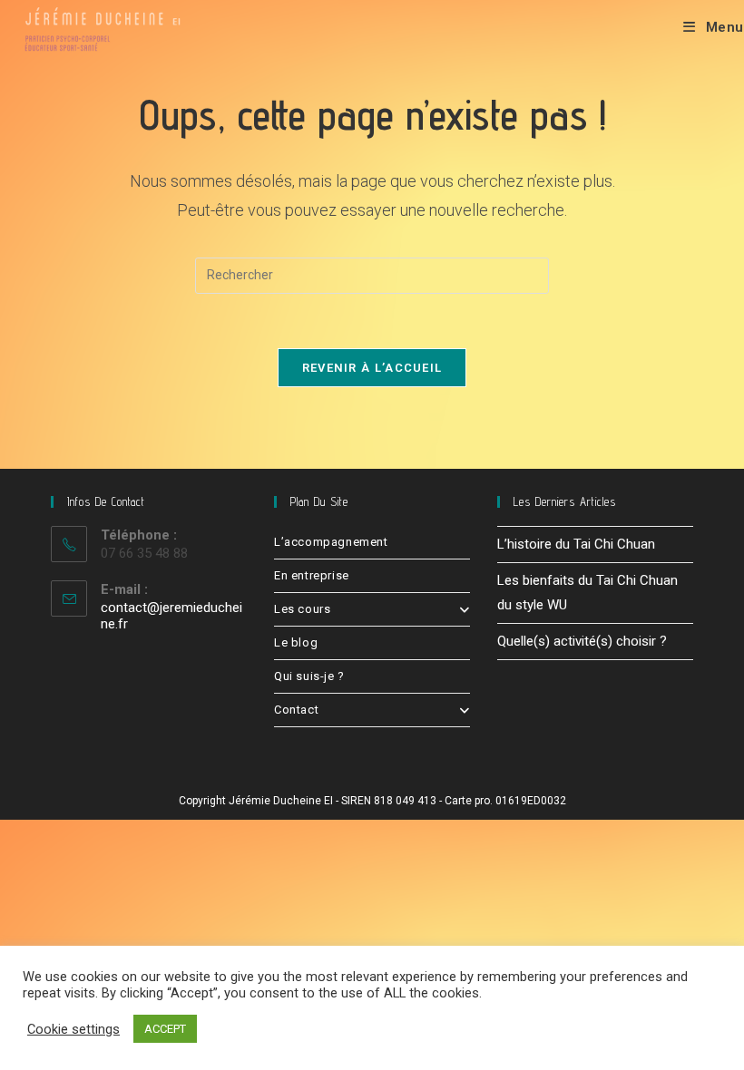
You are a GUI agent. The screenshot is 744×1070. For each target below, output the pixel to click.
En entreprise (311, 575)
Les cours (302, 609)
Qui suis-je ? (309, 676)
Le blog (296, 642)
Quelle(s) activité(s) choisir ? (582, 641)
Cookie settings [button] (73, 1029)
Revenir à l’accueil (372, 367)
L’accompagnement (331, 542)
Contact (296, 709)
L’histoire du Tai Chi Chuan (576, 544)
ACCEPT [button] (165, 1029)
